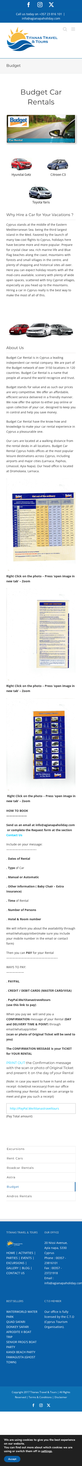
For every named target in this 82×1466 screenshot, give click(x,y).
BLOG (26, 1268)
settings (46, 1451)
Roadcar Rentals (20, 1168)
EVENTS (26, 1258)
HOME (10, 1253)
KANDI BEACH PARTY (20, 1352)
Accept (12, 1459)
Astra (11, 1177)
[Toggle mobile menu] (73, 29)
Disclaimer (60, 1397)
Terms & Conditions (40, 1397)
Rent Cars (15, 1158)
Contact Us (14, 835)
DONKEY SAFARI (17, 1327)
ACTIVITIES (26, 1253)
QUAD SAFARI (15, 1322)
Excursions (16, 1149)
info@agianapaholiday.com (41, 18)
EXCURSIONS (15, 1263)
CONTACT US (15, 1273)
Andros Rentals (19, 1196)
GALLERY (12, 1268)
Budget (13, 1187)
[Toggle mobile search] (65, 29)
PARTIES (12, 1258)
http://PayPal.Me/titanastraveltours (34, 1108)
